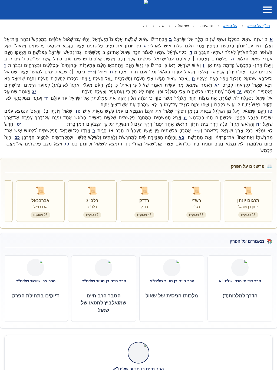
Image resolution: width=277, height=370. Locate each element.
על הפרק (230, 25)
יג (147, 25)
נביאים (207, 25)
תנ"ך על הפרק (258, 25)
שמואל (183, 25)
